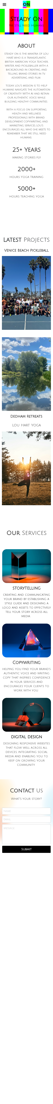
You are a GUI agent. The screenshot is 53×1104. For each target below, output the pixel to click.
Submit (26, 849)
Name (7, 811)
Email (7, 819)
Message (9, 828)
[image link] (26, 4)
